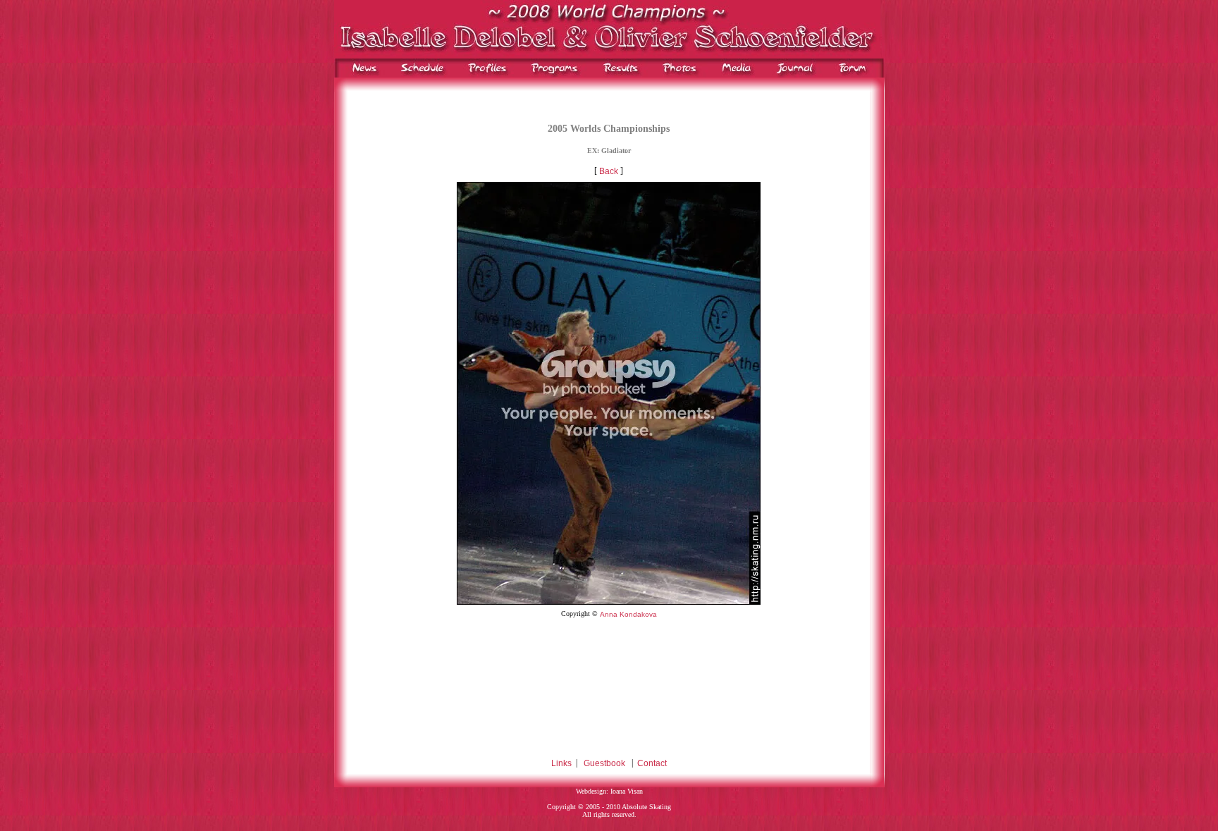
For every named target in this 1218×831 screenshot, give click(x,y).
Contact (652, 763)
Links (561, 763)
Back (608, 172)
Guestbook (604, 763)
